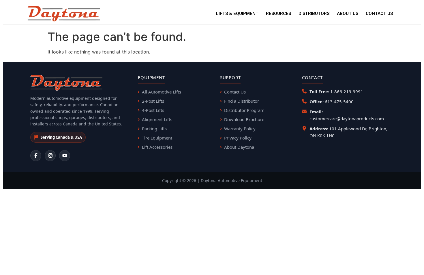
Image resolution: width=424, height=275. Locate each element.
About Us (347, 13)
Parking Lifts (154, 128)
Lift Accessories (157, 147)
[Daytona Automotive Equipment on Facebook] (35, 155)
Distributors (314, 13)
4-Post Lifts (153, 110)
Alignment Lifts (157, 119)
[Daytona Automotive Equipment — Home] (63, 14)
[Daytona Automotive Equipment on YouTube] (64, 155)
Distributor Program (244, 110)
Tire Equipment (157, 138)
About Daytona (239, 147)
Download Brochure (244, 119)
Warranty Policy (240, 128)
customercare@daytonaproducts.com (346, 118)
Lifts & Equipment (237, 13)
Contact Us (379, 13)
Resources (278, 13)
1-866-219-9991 (346, 91)
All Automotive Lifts (161, 92)
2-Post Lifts (153, 101)
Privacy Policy (238, 138)
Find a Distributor (241, 101)
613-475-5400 (339, 101)
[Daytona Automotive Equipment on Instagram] (50, 155)
